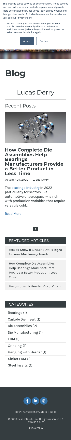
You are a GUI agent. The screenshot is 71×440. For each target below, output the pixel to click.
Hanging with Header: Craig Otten (35, 286)
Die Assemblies (22, 326)
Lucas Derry (41, 179)
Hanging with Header (27, 352)
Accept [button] (27, 41)
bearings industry (25, 188)
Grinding (17, 346)
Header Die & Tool (28, 419)
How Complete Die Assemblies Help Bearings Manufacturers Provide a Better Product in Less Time (34, 161)
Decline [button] (44, 41)
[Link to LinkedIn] (35, 401)
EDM (14, 339)
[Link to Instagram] (44, 401)
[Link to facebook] (27, 401)
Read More (13, 213)
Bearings (17, 312)
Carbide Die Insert (24, 319)
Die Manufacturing (25, 332)
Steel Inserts (20, 365)
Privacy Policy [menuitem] (35, 427)
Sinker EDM (19, 359)
